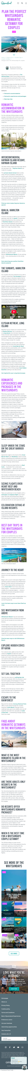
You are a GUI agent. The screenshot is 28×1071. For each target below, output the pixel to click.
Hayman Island (17, 168)
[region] (14, 103)
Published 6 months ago (16, 68)
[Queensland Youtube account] (18, 1047)
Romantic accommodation (12, 93)
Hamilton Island (7, 221)
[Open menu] (26, 3)
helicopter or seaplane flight (9, 494)
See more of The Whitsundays (14, 864)
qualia (15, 218)
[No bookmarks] (18, 3)
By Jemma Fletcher (15, 67)
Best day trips (8, 99)
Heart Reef (8, 586)
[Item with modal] (14, 44)
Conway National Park (19, 704)
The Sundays (17, 276)
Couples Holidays (5, 59)
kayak (9, 653)
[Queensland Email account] (22, 1047)
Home (3, 57)
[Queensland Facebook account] (10, 1047)
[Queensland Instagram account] (6, 1047)
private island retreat (10, 173)
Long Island (6, 333)
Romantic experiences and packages (15, 96)
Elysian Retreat (7, 331)
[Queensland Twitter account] (14, 1047)
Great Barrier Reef (18, 346)
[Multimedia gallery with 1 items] (14, 44)
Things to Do (9, 57)
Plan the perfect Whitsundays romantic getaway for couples (14, 19)
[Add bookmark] (14, 54)
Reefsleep (15, 456)
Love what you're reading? (14, 974)
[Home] (6, 4)
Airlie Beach (11, 707)
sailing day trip (19, 677)
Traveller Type (18, 57)
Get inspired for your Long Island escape (13, 373)
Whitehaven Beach (11, 254)
